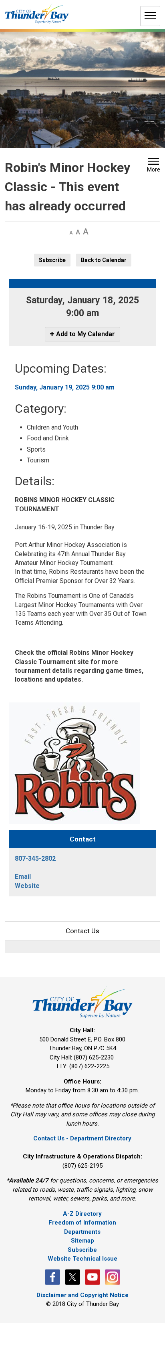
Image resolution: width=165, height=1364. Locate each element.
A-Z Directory (82, 1213)
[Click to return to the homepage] (37, 13)
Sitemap (82, 1240)
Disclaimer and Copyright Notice (82, 1295)
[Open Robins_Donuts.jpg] (74, 763)
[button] (153, 166)
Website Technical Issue (82, 1258)
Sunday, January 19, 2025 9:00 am (65, 387)
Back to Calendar (104, 260)
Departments (82, 1231)
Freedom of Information (82, 1222)
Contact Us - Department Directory (82, 1138)
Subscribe (52, 260)
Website (27, 886)
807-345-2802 (35, 858)
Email (23, 876)
